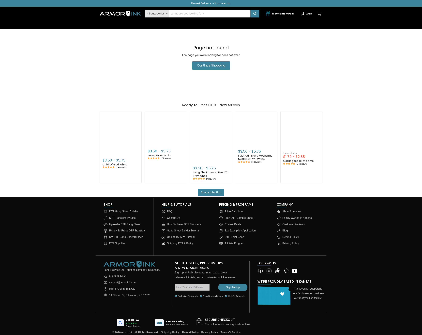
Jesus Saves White (159, 155)
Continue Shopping (211, 65)
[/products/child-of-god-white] (121, 134)
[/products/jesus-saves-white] (166, 130)
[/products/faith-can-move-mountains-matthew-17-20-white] (256, 130)
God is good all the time (298, 161)
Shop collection (211, 192)
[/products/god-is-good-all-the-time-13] (301, 132)
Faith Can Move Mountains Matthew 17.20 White (255, 157)
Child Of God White (115, 164)
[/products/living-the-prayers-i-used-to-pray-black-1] (211, 138)
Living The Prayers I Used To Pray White (210, 174)
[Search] (254, 13)
